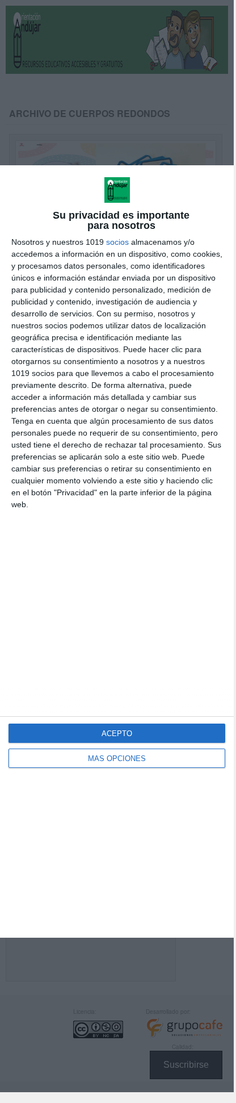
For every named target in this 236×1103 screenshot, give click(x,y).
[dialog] (117, 551)
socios (117, 242)
